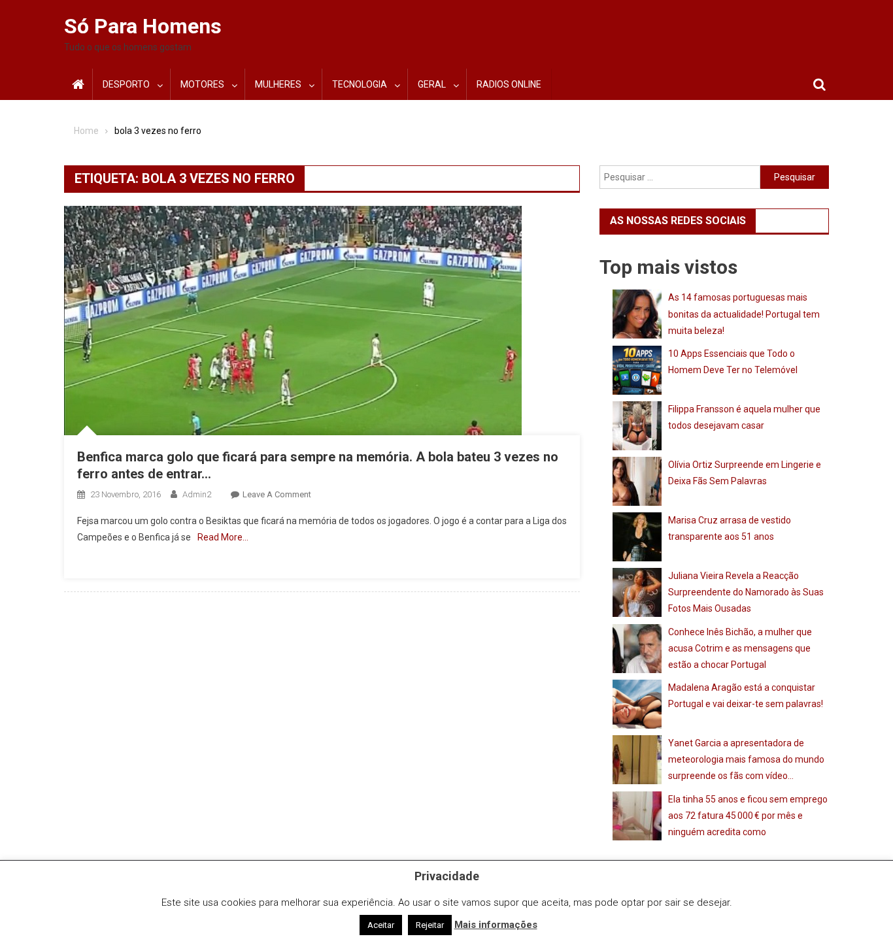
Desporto (126, 84)
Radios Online (509, 84)
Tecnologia (359, 84)
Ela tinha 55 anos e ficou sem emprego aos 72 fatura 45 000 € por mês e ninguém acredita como (748, 815)
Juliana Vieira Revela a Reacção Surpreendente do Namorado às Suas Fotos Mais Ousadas (746, 592)
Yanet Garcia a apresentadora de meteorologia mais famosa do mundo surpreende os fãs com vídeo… (746, 759)
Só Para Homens (143, 26)
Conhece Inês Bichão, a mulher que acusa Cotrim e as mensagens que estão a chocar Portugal (740, 648)
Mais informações (495, 925)
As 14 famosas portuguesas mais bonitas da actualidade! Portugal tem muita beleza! (744, 313)
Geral (432, 84)
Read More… (222, 537)
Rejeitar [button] (430, 925)
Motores (202, 84)
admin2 (196, 494)
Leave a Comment (277, 494)
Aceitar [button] (380, 925)
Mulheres (278, 84)
